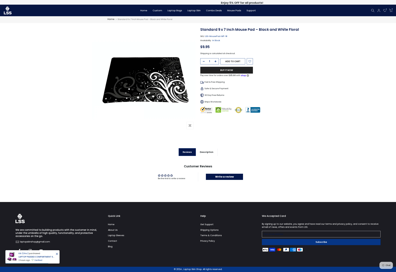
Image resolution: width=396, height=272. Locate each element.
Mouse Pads (234, 10)
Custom (157, 10)
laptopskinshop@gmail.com (35, 241)
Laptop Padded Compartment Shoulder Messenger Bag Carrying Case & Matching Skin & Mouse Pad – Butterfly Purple (37, 256)
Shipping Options (209, 230)
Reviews (187, 151)
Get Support (206, 224)
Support (251, 10)
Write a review (224, 176)
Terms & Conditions (211, 235)
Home (143, 10)
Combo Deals (214, 10)
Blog (110, 246)
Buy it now (226, 70)
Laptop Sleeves (116, 235)
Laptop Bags (175, 10)
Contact (112, 240)
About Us (113, 230)
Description (206, 151)
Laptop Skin (194, 10)
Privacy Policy (207, 240)
